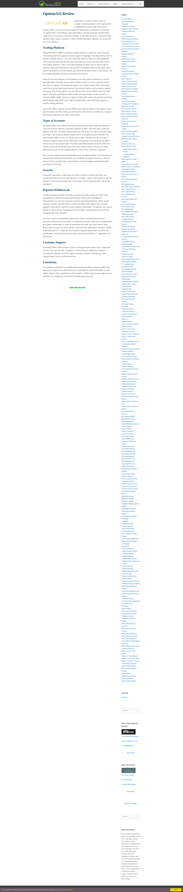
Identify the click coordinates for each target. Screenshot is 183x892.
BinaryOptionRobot (128, 172)
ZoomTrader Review (129, 681)
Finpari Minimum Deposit (130, 281)
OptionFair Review (128, 446)
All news (124, 697)
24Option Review (127, 36)
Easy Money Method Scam (131, 259)
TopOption (125, 546)
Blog (140, 4)
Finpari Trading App (128, 291)
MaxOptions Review (128, 394)
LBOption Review (127, 366)
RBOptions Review (128, 499)
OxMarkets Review (128, 466)
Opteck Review (127, 426)
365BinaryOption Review (130, 39)
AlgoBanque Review (128, 59)
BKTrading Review (128, 184)
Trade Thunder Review (129, 551)
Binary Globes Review (129, 109)
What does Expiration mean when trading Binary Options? (131, 640)
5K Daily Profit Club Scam (130, 44)
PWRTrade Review (128, 496)
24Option (125, 24)
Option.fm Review (128, 431)
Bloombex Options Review (131, 187)
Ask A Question (127, 79)
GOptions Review (127, 309)
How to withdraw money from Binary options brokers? (130, 343)
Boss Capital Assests (129, 189)
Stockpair (125, 521)
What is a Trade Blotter (130, 656)
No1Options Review (128, 416)
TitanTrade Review (128, 529)
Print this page (131, 803)
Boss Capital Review (128, 204)
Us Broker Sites (127, 603)
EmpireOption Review (129, 261)
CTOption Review (127, 254)
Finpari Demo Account (129, 274)
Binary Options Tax (128, 144)
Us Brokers (125, 606)
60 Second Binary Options (130, 46)
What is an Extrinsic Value (130, 658)
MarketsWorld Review (129, 386)
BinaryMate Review (128, 169)
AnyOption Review (128, 71)
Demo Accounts (104, 4)
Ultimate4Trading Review (130, 591)
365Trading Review (128, 41)
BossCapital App (127, 209)
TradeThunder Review (129, 559)
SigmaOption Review (129, 509)
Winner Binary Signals (129, 666)
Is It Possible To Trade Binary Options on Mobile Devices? (130, 358)
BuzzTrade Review (128, 217)
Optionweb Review (128, 464)
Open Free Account (77, 287)
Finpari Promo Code (128, 284)
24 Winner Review (128, 21)
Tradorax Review (127, 566)
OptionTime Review (128, 459)
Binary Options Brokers (130, 114)
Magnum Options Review (130, 379)
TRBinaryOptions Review (130, 571)
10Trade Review (127, 19)
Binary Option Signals (129, 111)
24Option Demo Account (130, 29)
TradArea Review (127, 549)
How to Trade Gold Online (131, 334)
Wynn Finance (126, 673)
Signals (115, 4)
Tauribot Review (127, 526)
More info (70, 889)
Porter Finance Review (129, 484)
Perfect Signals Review (129, 479)
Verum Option (126, 608)
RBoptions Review (128, 501)
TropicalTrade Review (129, 576)
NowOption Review (128, 419)
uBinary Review (127, 578)
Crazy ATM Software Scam (131, 246)
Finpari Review (126, 286)
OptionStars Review (128, 454)
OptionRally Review (128, 451)
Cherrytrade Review (128, 226)
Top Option (126, 544)
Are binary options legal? (130, 74)
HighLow (125, 319)
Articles (124, 76)
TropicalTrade (126, 574)
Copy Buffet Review (128, 241)
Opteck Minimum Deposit (130, 424)
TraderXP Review (127, 556)
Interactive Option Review (131, 349)
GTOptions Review (128, 311)
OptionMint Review (128, 449)
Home (82, 4)
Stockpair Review (127, 524)
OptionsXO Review (128, 456)
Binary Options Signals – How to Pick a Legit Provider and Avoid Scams (130, 133)
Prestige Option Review (130, 489)
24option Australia (128, 26)
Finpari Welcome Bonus (130, 294)
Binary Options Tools (129, 146)
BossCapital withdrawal (130, 211)
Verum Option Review (129, 611)
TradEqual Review (128, 554)
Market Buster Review (129, 381)
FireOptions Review (128, 296)
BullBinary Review (128, 214)
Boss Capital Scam (128, 207)
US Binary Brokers (128, 598)
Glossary (125, 306)
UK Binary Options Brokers (131, 581)
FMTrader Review (127, 304)
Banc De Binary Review (129, 81)
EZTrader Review (127, 266)
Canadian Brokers (128, 219)
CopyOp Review (127, 244)
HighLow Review (127, 321)
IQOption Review (127, 351)
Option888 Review (128, 439)
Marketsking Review (128, 384)
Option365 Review (128, 436)
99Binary (125, 51)
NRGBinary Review (128, 421)
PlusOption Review (128, 481)
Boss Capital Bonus (128, 191)
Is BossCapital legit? (129, 354)
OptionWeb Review (128, 461)
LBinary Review (127, 364)
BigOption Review (128, 106)
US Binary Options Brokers (131, 601)
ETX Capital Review (128, 264)
